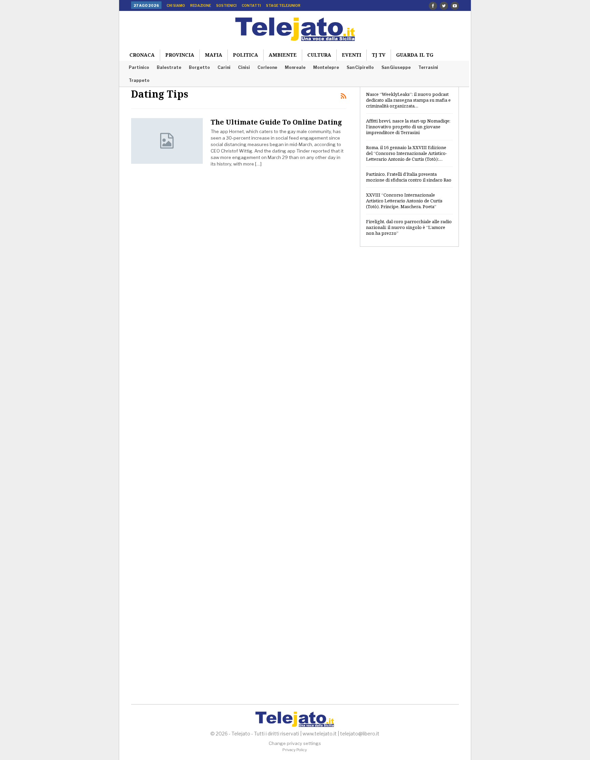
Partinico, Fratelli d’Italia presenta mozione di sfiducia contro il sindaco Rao (408, 177)
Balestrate (169, 67)
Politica (245, 55)
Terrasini (428, 67)
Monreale (295, 67)
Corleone (267, 67)
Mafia (213, 55)
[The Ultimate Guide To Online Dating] (167, 141)
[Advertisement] (409, 362)
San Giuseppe (396, 67)
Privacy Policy (294, 749)
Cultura (319, 55)
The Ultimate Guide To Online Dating (276, 122)
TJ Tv (378, 55)
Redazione (200, 5)
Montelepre (326, 67)
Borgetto (199, 67)
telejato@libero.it (359, 733)
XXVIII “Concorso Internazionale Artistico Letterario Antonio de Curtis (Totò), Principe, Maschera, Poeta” (404, 201)
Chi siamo (176, 5)
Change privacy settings (295, 743)
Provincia (179, 55)
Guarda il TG (414, 55)
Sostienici (226, 5)
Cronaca (142, 55)
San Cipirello (360, 67)
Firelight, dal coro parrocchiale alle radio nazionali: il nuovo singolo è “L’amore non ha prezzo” (409, 227)
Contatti (251, 5)
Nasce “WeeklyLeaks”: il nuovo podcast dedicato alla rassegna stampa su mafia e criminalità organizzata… (408, 100)
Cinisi (244, 67)
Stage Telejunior (283, 5)
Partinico (139, 67)
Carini (223, 67)
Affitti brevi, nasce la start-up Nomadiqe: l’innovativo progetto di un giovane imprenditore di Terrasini (408, 126)
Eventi (351, 55)
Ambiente (283, 55)
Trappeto (139, 80)
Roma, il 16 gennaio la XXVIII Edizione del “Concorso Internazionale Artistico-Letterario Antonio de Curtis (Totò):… (406, 153)
